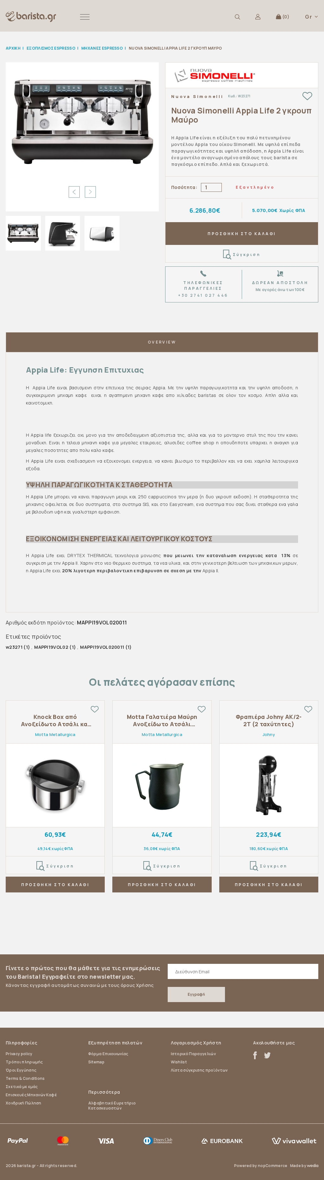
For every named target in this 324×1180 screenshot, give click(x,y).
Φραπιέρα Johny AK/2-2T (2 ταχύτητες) (269, 720)
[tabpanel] (55, 802)
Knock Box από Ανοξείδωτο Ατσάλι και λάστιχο (55, 720)
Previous (74, 192)
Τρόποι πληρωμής (24, 1062)
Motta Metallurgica (55, 734)
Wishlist (179, 1062)
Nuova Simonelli (197, 96)
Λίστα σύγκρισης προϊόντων (199, 1070)
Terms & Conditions (25, 1078)
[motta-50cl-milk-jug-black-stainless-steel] (162, 785)
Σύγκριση (247, 254)
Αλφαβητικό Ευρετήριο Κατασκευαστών (112, 1105)
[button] (85, 16)
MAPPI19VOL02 (51, 647)
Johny (269, 734)
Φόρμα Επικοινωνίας (108, 1053)
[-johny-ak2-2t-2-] (269, 785)
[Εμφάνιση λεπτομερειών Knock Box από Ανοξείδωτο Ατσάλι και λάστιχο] (55, 785)
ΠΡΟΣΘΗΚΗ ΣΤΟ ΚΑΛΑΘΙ (242, 233)
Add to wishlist (307, 96)
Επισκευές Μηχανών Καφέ (31, 1095)
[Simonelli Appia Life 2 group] (82, 122)
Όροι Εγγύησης (21, 1070)
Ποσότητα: (184, 187)
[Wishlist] (94, 709)
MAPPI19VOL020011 (102, 647)
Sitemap (96, 1062)
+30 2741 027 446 (203, 295)
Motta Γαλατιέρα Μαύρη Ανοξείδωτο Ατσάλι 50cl (162, 720)
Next (90, 192)
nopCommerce (273, 1165)
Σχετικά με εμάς (22, 1086)
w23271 (14, 647)
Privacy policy (19, 1053)
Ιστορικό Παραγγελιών (193, 1053)
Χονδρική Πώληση (23, 1103)
